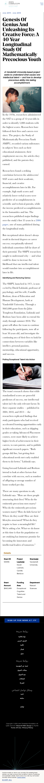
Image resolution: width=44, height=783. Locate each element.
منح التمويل (22, 674)
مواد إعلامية (22, 636)
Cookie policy (21, 777)
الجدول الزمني (22, 641)
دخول (22, 653)
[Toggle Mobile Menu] (41, 3)
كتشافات (22, 679)
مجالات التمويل (22, 670)
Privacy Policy (27, 728)
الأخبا (22, 645)
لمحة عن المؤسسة (22, 666)
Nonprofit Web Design (23, 726)
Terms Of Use (16, 728)
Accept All (7, 780)
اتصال (22, 649)
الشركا (22, 683)
